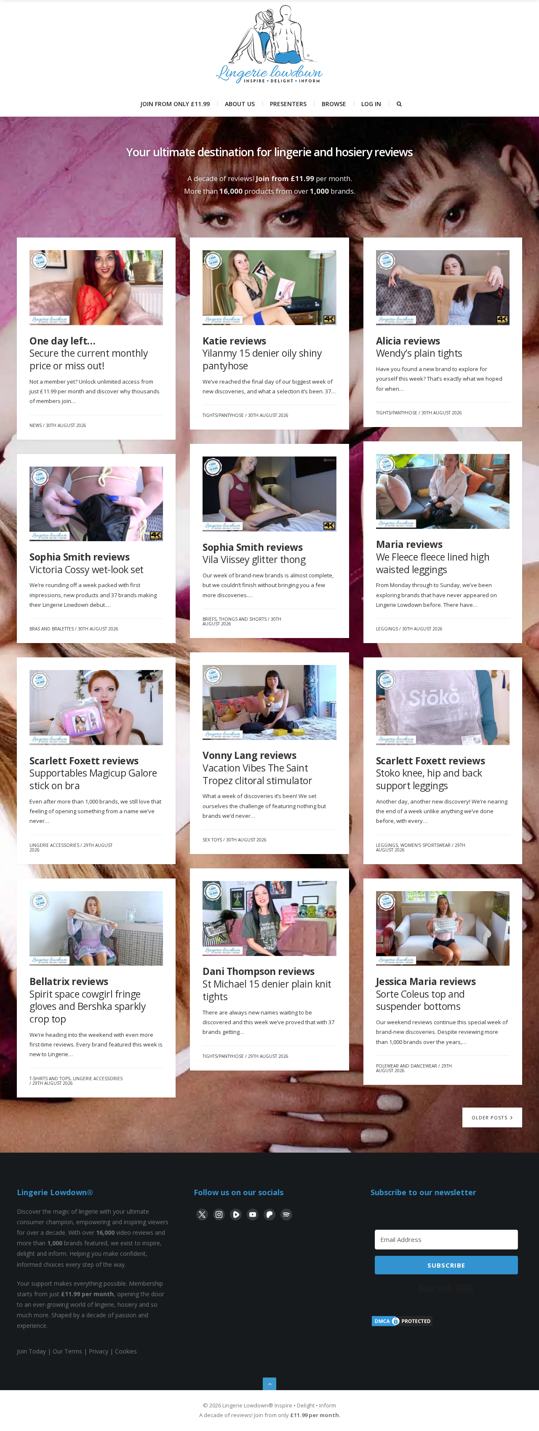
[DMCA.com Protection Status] (402, 1325)
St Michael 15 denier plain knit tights (267, 983)
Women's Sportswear (425, 845)
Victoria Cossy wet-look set (86, 563)
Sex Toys (212, 840)
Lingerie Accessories (54, 845)
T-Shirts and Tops (49, 1078)
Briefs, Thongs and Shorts (235, 619)
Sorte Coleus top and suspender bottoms (426, 993)
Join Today (31, 1351)
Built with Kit (447, 1288)
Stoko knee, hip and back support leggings (430, 773)
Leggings (387, 629)
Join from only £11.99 (175, 104)
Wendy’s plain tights (419, 347)
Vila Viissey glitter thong (254, 553)
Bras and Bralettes (51, 629)
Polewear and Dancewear (406, 1066)
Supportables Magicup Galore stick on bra (93, 773)
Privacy (98, 1351)
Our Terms (67, 1351)
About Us (240, 104)
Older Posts (490, 1117)
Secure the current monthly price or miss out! (88, 353)
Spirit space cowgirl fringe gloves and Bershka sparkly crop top (87, 999)
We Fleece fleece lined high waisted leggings (433, 556)
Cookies (126, 1351)
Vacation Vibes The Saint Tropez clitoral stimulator (257, 767)
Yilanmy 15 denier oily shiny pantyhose (262, 353)
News (35, 425)
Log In (371, 104)
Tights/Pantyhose (223, 415)
